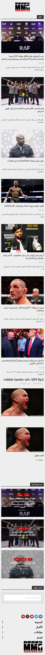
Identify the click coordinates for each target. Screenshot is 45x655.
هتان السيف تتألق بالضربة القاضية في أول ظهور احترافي (22, 533)
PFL (26, 528)
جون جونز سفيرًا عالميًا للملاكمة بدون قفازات (22, 563)
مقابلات (38, 632)
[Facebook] (40, 616)
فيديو (39, 637)
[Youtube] (32, 616)
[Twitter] (36, 616)
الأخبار (26, 495)
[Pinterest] (23, 616)
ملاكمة (20, 495)
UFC (30, 559)
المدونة (38, 622)
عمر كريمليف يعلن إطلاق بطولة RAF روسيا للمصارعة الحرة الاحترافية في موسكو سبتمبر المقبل (22, 502)
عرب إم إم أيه (25, 383)
